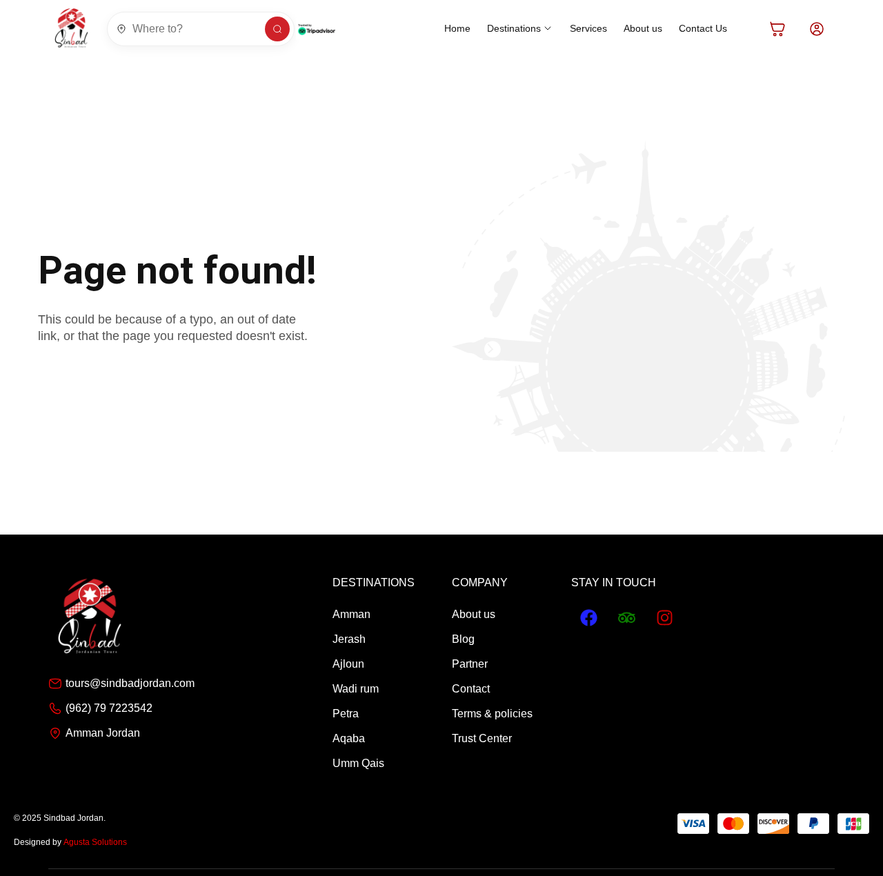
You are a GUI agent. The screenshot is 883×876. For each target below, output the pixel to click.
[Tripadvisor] (626, 618)
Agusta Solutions (95, 842)
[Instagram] (664, 618)
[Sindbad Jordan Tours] (71, 28)
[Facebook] (588, 618)
